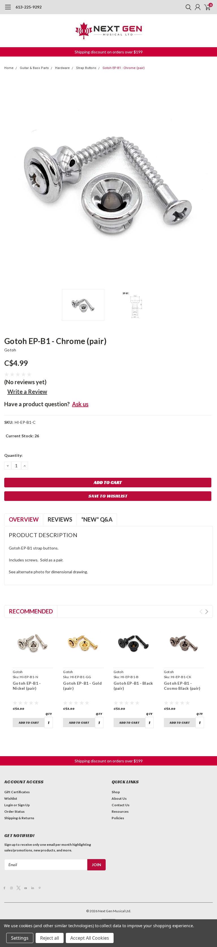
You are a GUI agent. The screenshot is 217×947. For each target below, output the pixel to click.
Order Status (14, 811)
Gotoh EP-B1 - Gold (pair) (82, 686)
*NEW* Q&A (96, 519)
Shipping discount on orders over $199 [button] (109, 51)
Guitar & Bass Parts (34, 68)
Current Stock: (22, 435)
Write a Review (27, 391)
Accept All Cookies (89, 938)
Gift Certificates (17, 792)
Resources (120, 811)
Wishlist (10, 798)
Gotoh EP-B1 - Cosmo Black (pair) (182, 686)
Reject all (49, 938)
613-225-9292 (29, 7)
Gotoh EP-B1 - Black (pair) (133, 686)
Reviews (59, 519)
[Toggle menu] (8, 10)
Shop (116, 792)
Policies (118, 818)
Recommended (31, 611)
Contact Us (120, 805)
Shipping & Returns (19, 818)
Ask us (80, 404)
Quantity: (13, 455)
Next (207, 182)
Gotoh (10, 349)
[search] (187, 7)
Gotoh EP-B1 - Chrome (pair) (124, 68)
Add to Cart (29, 723)
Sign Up (24, 805)
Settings (20, 938)
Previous (10, 182)
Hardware (62, 68)
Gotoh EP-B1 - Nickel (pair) (27, 686)
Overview (24, 519)
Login (8, 805)
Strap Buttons (86, 68)
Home (9, 68)
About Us (119, 798)
